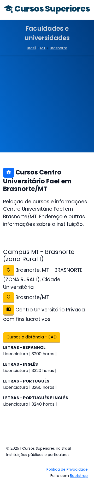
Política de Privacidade (67, 469)
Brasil (31, 48)
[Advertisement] (47, 105)
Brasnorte (58, 48)
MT (43, 48)
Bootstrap (79, 475)
